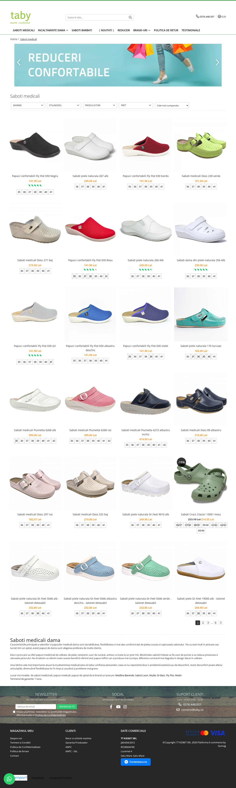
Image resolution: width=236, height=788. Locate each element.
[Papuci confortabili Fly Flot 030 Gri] (35, 314)
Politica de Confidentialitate (50, 715)
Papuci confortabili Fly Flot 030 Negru (35, 176)
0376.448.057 (192, 704)
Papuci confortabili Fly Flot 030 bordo (146, 176)
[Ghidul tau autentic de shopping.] (19, 778)
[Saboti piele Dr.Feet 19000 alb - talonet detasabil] (201, 568)
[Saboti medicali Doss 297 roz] (35, 484)
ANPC (68, 747)
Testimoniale (191, 30)
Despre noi (16, 738)
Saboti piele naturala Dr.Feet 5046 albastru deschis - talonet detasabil (90, 600)
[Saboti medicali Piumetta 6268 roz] (90, 399)
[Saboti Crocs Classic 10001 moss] (201, 484)
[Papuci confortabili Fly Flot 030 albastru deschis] (90, 314)
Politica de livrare (19, 751)
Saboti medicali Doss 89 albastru (201, 430)
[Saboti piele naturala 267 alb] (90, 145)
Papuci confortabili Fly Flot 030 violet (145, 346)
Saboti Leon (141, 675)
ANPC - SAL (71, 751)
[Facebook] (111, 707)
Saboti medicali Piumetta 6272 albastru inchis (146, 432)
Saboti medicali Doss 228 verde (201, 176)
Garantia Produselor (76, 742)
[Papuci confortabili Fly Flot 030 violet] (146, 314)
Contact (14, 755)
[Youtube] (118, 707)
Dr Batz (161, 675)
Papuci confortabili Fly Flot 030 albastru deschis (90, 348)
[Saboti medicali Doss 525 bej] (90, 484)
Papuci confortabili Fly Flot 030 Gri (35, 346)
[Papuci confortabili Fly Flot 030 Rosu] (90, 230)
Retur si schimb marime (78, 738)
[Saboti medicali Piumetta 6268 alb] (35, 399)
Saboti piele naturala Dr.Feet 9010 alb (145, 514)
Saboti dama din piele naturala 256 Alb (201, 260)
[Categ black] (118, 65)
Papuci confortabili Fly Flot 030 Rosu (90, 260)
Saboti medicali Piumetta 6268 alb (35, 430)
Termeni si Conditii (20, 742)
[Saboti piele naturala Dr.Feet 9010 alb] (146, 484)
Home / (15, 39)
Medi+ (178, 675)
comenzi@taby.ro (192, 710)
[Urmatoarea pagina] (220, 622)
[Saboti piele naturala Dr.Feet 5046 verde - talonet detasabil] (146, 568)
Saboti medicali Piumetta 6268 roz (90, 430)
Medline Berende (124, 675)
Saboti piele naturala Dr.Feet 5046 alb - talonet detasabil (35, 600)
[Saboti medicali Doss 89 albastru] (201, 399)
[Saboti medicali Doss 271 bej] (35, 229)
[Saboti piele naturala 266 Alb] (146, 229)
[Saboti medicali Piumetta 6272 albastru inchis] (146, 399)
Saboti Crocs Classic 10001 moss (201, 514)
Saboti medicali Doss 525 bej (90, 514)
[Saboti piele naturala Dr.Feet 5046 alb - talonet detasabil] (35, 568)
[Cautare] (130, 17)
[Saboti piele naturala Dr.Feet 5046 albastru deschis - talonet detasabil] (90, 568)
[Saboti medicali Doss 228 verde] (201, 145)
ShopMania (38, 778)
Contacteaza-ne (138, 761)
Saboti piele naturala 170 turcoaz (201, 346)
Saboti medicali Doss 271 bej (35, 260)
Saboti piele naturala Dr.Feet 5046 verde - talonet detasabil (145, 600)
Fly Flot (170, 675)
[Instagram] (125, 707)
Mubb (152, 675)
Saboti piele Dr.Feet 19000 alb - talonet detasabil (201, 600)
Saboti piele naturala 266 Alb (146, 260)
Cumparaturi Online (60, 778)
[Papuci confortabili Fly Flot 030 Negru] (35, 145)
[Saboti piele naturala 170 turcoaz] (201, 314)
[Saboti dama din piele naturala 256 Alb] (201, 229)
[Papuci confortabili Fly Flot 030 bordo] (146, 145)
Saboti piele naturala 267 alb (90, 176)
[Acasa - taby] (33, 17)
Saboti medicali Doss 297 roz (35, 514)
